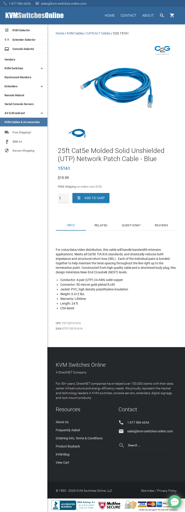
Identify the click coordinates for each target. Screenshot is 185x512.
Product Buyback (68, 446)
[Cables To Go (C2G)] (162, 53)
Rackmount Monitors (18, 77)
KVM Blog (62, 454)
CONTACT (128, 15)
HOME (110, 15)
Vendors (10, 59)
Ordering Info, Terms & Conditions (79, 438)
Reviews (161, 225)
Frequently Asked (68, 430)
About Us (62, 422)
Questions (130, 225)
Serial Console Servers (19, 104)
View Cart (62, 462)
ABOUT (148, 15)
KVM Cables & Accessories (22, 122)
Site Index (148, 490)
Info (71, 225)
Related (101, 225)
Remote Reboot (14, 95)
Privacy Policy (167, 490)
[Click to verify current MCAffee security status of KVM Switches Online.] (110, 510)
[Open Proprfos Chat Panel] (174, 502)
